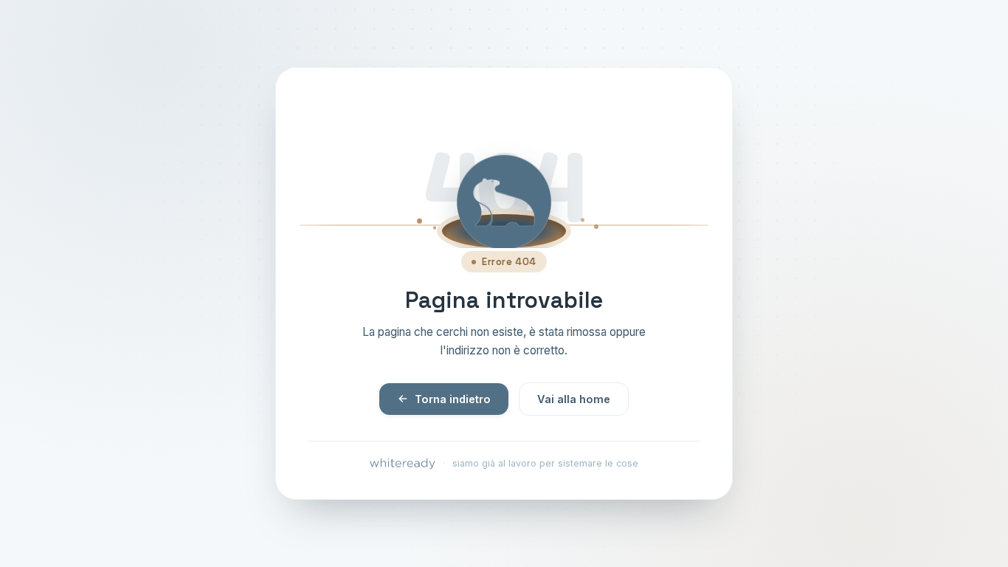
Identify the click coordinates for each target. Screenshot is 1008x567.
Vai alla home (573, 399)
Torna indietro (453, 399)
